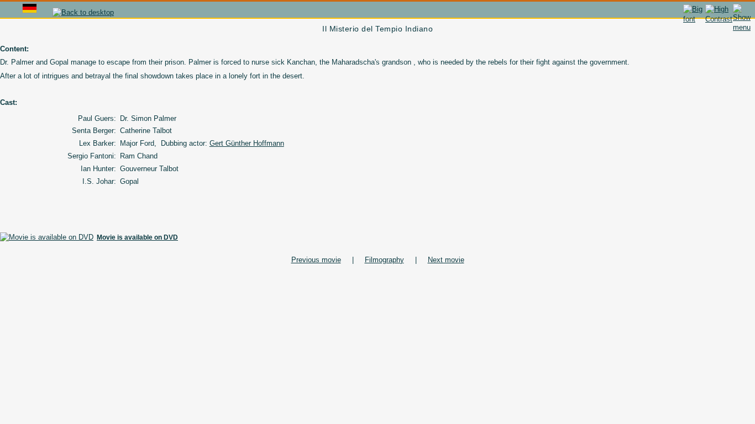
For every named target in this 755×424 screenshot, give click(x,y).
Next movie (446, 260)
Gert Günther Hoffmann (246, 143)
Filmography (384, 260)
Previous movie (316, 260)
